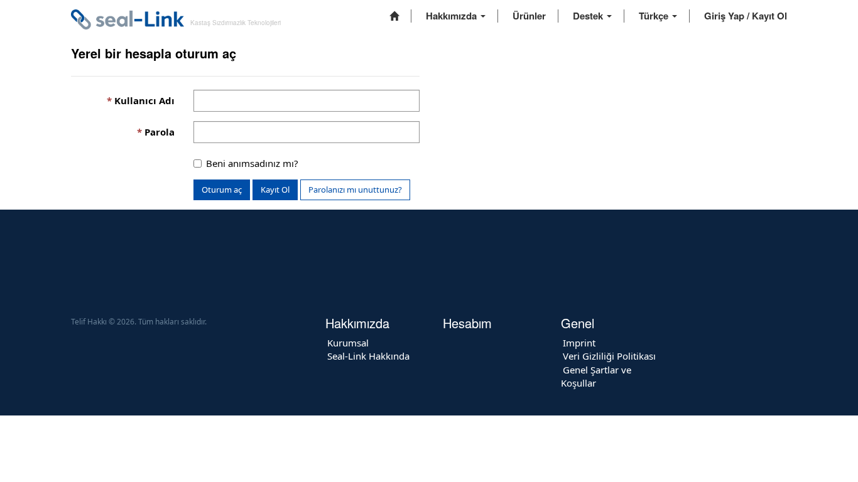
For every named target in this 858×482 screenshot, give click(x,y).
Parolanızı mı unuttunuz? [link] (355, 189)
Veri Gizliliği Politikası (609, 356)
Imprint (579, 342)
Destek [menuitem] (589, 16)
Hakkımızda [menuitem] (452, 16)
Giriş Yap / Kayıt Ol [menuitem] (745, 16)
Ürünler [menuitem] (529, 16)
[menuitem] (394, 16)
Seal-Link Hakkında (368, 356)
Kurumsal (348, 342)
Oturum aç (222, 189)
